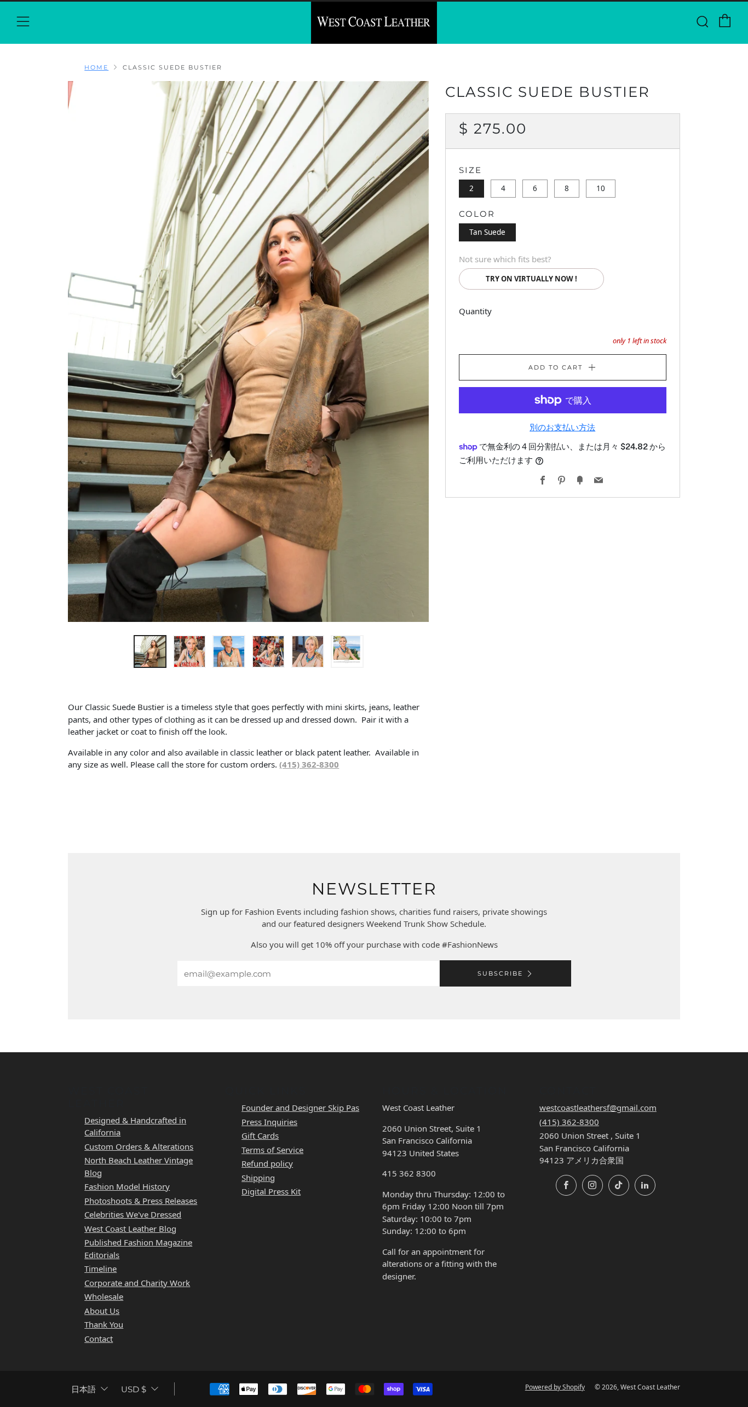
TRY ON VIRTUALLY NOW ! (531, 279)
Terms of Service (272, 1149)
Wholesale (103, 1296)
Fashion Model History (127, 1186)
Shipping (258, 1177)
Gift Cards (260, 1135)
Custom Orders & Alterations (138, 1146)
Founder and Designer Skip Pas (300, 1107)
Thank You (103, 1324)
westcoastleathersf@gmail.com (598, 1107)
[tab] (150, 651)
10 (600, 188)
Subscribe (500, 973)
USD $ (133, 1389)
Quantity (475, 310)
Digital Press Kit (271, 1191)
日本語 (83, 1389)
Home (96, 67)
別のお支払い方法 (562, 427)
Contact (98, 1338)
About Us (101, 1310)
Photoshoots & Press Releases (140, 1200)
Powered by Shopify (555, 1387)
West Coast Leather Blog (130, 1228)
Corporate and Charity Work (137, 1282)
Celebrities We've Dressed (132, 1214)
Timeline (100, 1268)
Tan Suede (487, 232)
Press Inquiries (269, 1121)
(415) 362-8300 (309, 764)
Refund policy (267, 1163)
